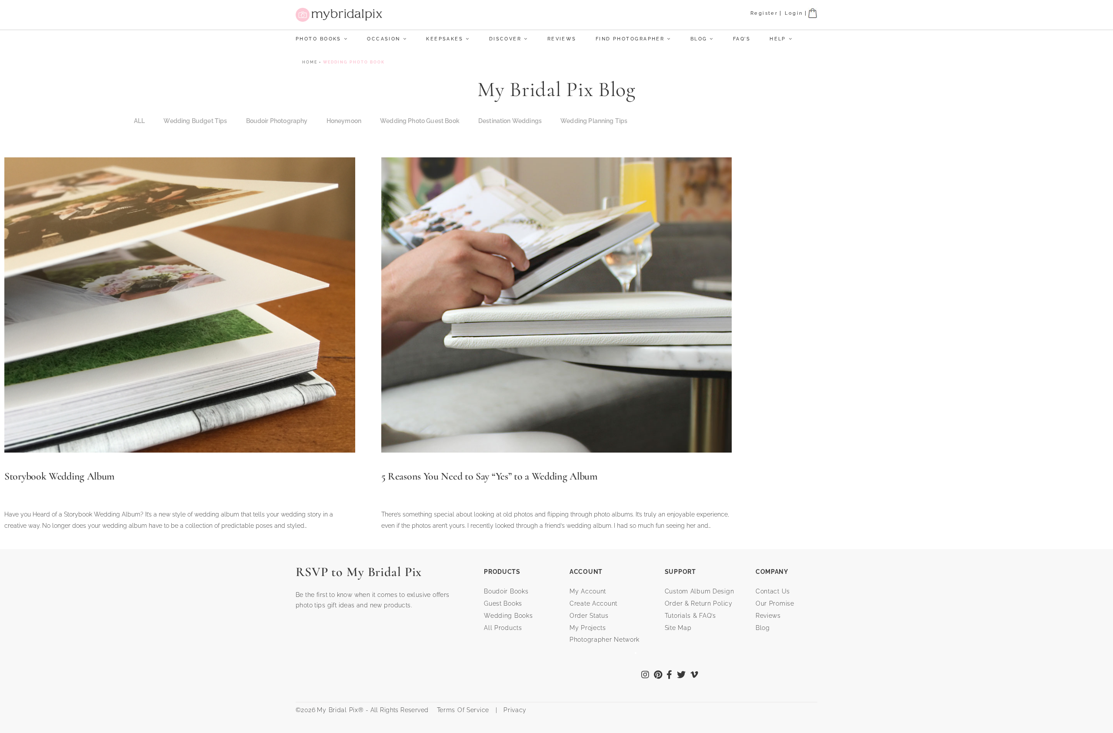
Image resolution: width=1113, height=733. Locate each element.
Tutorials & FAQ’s (690, 615)
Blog (698, 39)
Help (778, 39)
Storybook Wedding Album (59, 476)
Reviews (561, 39)
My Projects (588, 627)
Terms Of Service (459, 709)
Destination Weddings (510, 120)
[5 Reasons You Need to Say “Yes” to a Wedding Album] (556, 304)
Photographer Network (605, 639)
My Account (588, 591)
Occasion (383, 39)
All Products (503, 627)
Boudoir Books (506, 591)
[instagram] (645, 675)
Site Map (678, 627)
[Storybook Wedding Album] (179, 304)
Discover (505, 39)
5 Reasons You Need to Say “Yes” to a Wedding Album (489, 476)
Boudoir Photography (277, 120)
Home (309, 62)
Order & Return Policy (699, 603)
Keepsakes (444, 39)
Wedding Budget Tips (195, 120)
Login (794, 13)
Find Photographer (630, 39)
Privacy (514, 709)
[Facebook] (669, 675)
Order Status (589, 615)
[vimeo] (694, 675)
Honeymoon (344, 120)
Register (764, 13)
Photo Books (318, 39)
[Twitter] (681, 675)
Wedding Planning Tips (593, 120)
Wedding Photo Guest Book (420, 120)
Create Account (593, 603)
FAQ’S (741, 39)
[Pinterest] (658, 675)
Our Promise (775, 603)
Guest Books (503, 603)
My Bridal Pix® (340, 709)
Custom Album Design (699, 591)
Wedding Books (508, 615)
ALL (139, 120)
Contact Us (773, 591)
